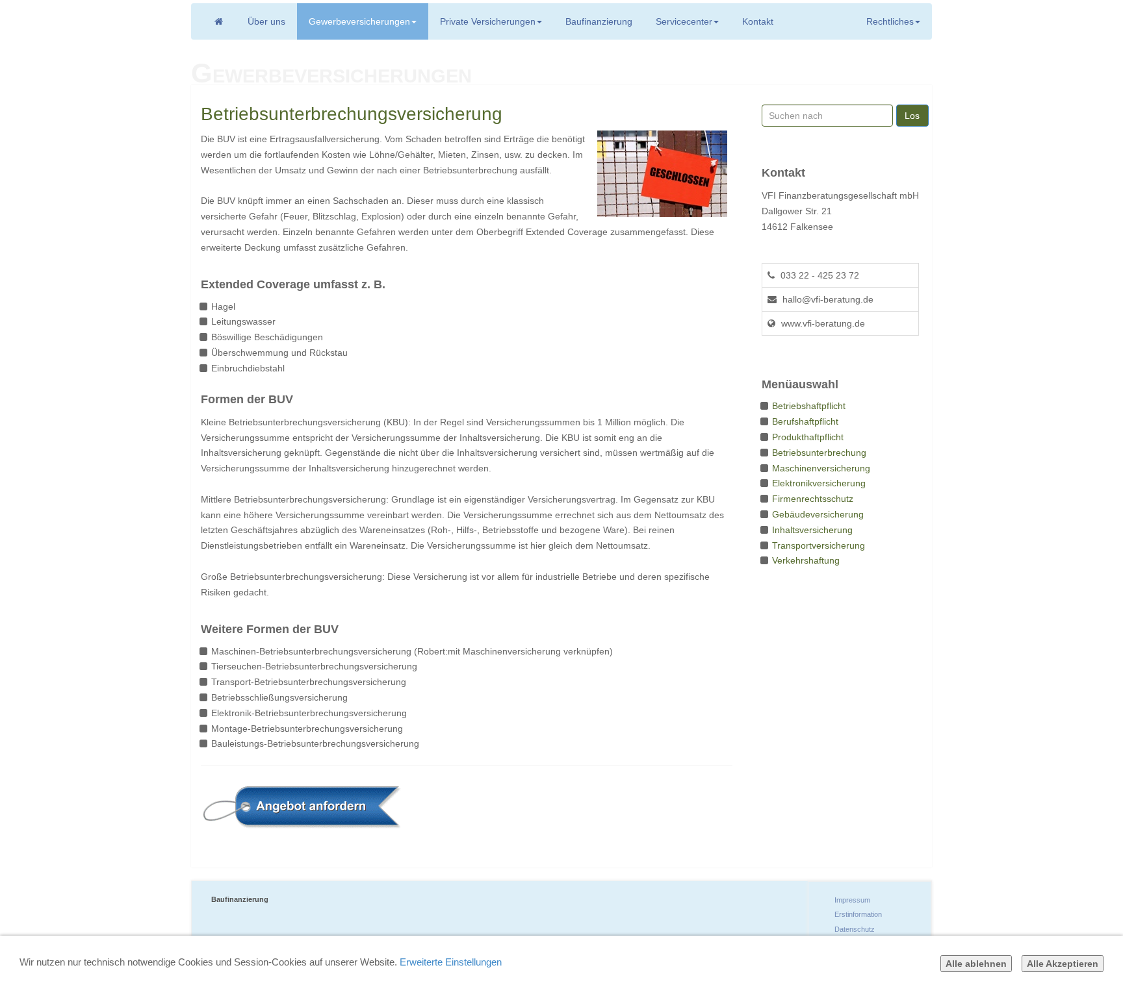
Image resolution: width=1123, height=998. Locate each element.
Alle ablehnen (976, 963)
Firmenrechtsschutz (812, 498)
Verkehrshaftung (806, 560)
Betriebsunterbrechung (819, 452)
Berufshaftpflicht (805, 421)
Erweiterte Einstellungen (451, 961)
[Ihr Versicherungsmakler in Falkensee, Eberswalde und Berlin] (218, 21)
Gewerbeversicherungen (359, 21)
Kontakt (757, 21)
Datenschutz (854, 929)
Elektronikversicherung (819, 483)
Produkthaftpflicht (808, 437)
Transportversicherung (818, 545)
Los (912, 115)
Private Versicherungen (488, 21)
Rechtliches (890, 21)
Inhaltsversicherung (812, 530)
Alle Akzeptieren (1062, 963)
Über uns (266, 21)
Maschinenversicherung (821, 468)
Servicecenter (684, 21)
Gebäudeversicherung (818, 514)
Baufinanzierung (598, 21)
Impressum (852, 900)
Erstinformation (858, 914)
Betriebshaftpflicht (808, 406)
